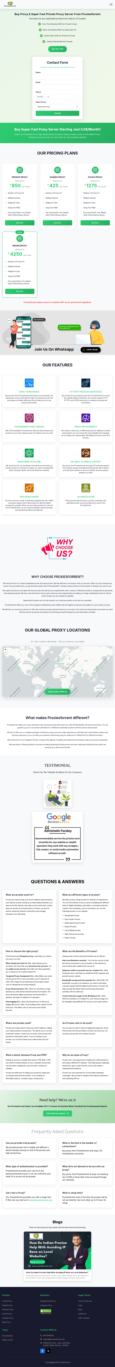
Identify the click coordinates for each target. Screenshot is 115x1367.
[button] (81, 674)
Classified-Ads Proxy (48, 1301)
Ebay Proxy (6, 1322)
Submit (57, 113)
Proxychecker (7, 1336)
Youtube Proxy (7, 1318)
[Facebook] (42, 1351)
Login (80, 1305)
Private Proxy (7, 1301)
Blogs (80, 1309)
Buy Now (19, 223)
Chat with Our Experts (56, 1113)
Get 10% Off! (57, 49)
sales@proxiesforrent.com (40, 1200)
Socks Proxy (7, 1314)
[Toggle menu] (111, 4)
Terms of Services (85, 1301)
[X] (48, 1351)
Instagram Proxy (46, 1305)
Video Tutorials (83, 1318)
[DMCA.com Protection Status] (45, 1314)
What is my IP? (7, 1340)
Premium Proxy (7, 1309)
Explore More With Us (57, 692)
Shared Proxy (7, 1305)
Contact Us (82, 1314)
